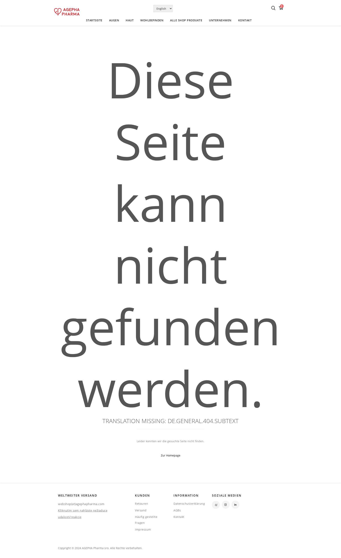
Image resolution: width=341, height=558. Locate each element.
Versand (141, 510)
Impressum (143, 529)
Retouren (141, 503)
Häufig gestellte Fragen (146, 520)
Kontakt (178, 517)
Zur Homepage (170, 455)
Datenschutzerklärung (189, 503)
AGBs (177, 510)
